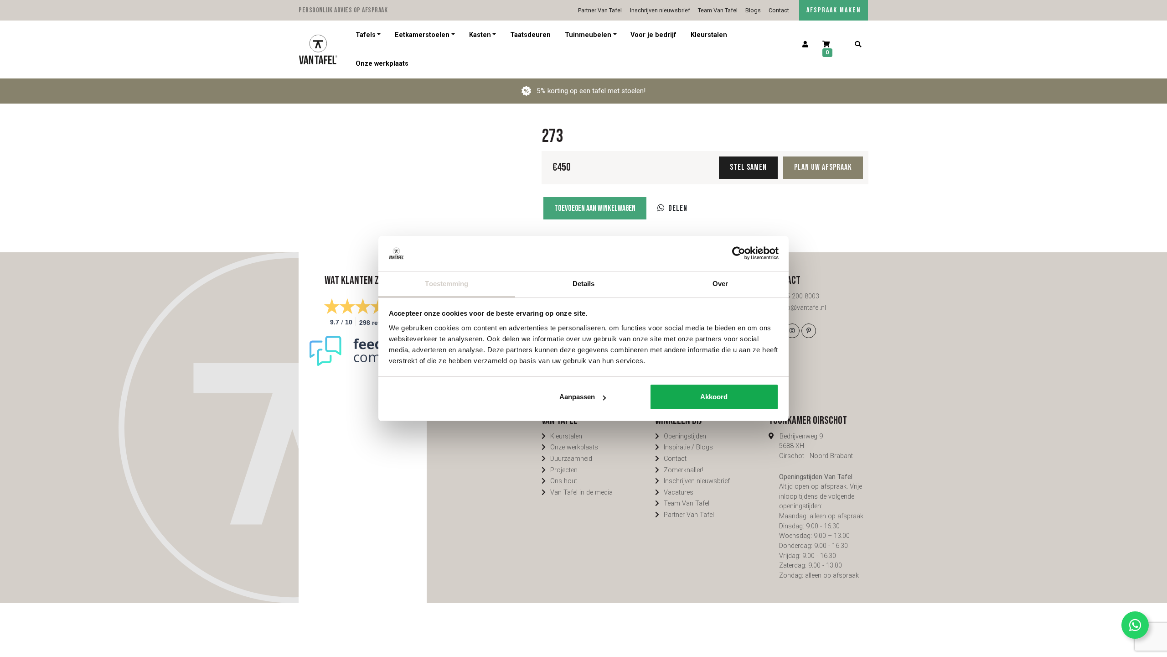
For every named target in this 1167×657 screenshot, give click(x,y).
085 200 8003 (799, 296)
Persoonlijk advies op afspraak (343, 10)
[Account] (805, 44)
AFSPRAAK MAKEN (833, 10)
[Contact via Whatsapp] (1135, 625)
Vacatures (678, 492)
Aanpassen (577, 397)
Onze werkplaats (382, 64)
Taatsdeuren (530, 35)
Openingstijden (685, 436)
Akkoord (714, 397)
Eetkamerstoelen (422, 35)
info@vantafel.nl (802, 308)
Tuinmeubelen (588, 35)
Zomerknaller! (683, 470)
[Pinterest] (808, 330)
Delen (677, 208)
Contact (779, 10)
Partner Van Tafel (600, 10)
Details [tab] (584, 283)
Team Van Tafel (718, 10)
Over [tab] (720, 283)
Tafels (366, 35)
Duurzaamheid (571, 459)
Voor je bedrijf (653, 35)
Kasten (480, 35)
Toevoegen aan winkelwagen (594, 208)
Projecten (564, 470)
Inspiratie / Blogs (688, 447)
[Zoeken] (857, 44)
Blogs (753, 10)
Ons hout (563, 481)
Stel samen (748, 167)
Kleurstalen (709, 35)
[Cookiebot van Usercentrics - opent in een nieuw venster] (739, 253)
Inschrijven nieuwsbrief (660, 10)
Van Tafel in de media (581, 492)
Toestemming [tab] (446, 283)
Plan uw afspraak (823, 167)
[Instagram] (792, 330)
